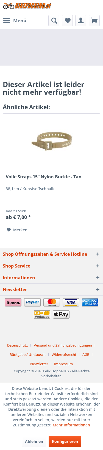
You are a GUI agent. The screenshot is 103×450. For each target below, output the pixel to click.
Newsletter (39, 363)
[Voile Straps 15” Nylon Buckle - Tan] (51, 141)
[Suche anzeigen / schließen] (53, 20)
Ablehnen (34, 441)
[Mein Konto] (80, 20)
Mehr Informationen (71, 425)
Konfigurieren (65, 441)
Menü (19, 20)
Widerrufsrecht (64, 354)
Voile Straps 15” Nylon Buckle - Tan (44, 177)
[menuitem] (14, 20)
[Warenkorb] (94, 20)
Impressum (63, 363)
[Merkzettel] (67, 20)
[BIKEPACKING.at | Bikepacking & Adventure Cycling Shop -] (27, 7)
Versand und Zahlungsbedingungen (63, 345)
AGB (85, 354)
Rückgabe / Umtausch (28, 354)
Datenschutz (17, 345)
